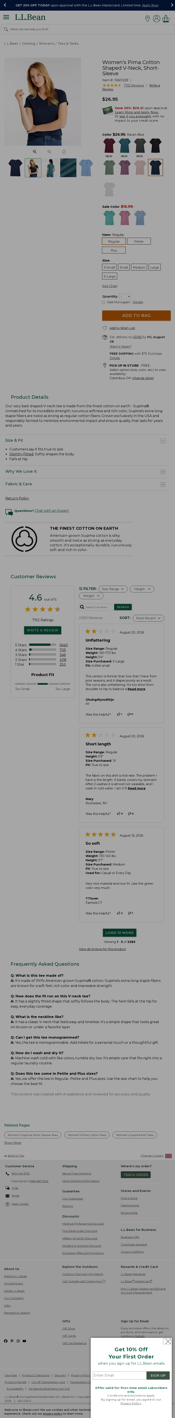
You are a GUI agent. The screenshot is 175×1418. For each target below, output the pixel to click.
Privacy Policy (131, 1403)
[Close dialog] (167, 1341)
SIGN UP (158, 1375)
